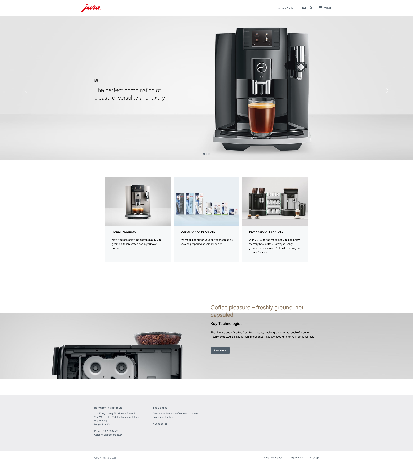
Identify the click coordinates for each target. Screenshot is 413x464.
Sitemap (314, 457)
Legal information (273, 457)
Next (387, 90)
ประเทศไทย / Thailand (284, 8)
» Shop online (160, 423)
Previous (26, 90)
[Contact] (304, 8)
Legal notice (296, 457)
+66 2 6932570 (109, 431)
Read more (220, 350)
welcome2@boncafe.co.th (108, 434)
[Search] (311, 8)
